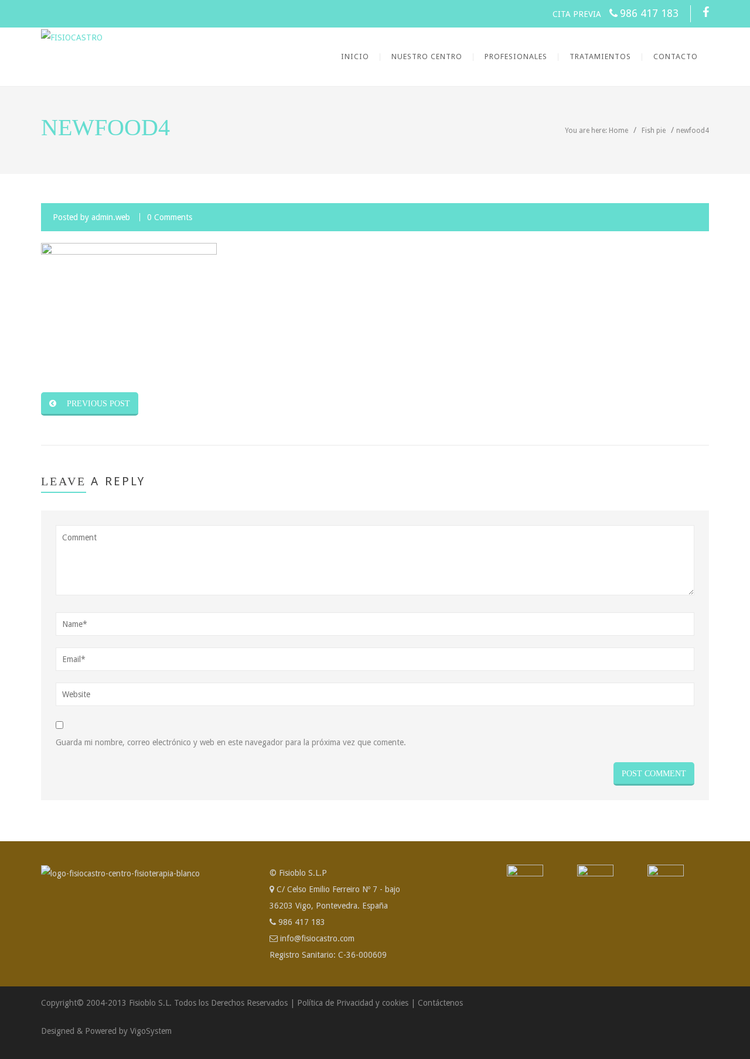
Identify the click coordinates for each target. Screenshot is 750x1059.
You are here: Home (596, 130)
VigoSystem (151, 1031)
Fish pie (654, 130)
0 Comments (169, 217)
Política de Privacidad (335, 1002)
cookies (395, 1002)
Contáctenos (440, 1002)
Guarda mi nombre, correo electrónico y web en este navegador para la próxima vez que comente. (231, 742)
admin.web (110, 217)
